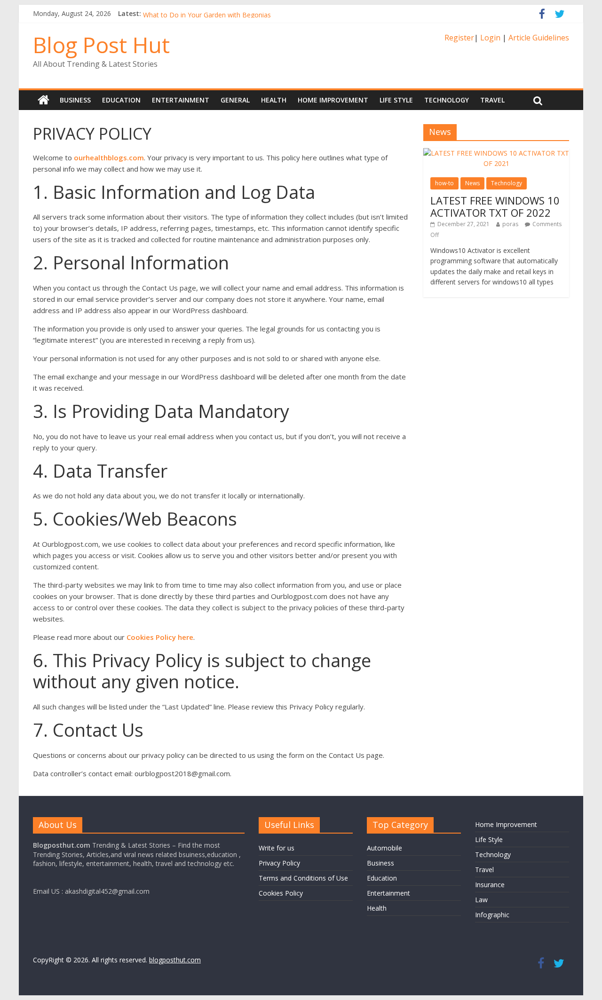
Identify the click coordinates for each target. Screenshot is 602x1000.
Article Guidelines (538, 37)
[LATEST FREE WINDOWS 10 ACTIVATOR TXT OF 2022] (496, 153)
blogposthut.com (175, 959)
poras (510, 224)
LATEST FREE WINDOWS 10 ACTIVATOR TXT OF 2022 (495, 206)
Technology (446, 99)
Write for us (276, 847)
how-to (444, 183)
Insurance (490, 884)
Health (273, 99)
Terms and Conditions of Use (303, 878)
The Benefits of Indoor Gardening (194, 9)
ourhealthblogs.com (109, 157)
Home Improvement (333, 99)
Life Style (396, 99)
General (235, 99)
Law (481, 899)
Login (490, 37)
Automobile (384, 847)
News (472, 183)
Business (75, 99)
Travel (492, 99)
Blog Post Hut (101, 44)
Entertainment (180, 99)
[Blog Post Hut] (43, 100)
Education (121, 99)
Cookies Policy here (160, 637)
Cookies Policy (281, 893)
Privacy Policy (279, 862)
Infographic (492, 914)
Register (459, 37)
